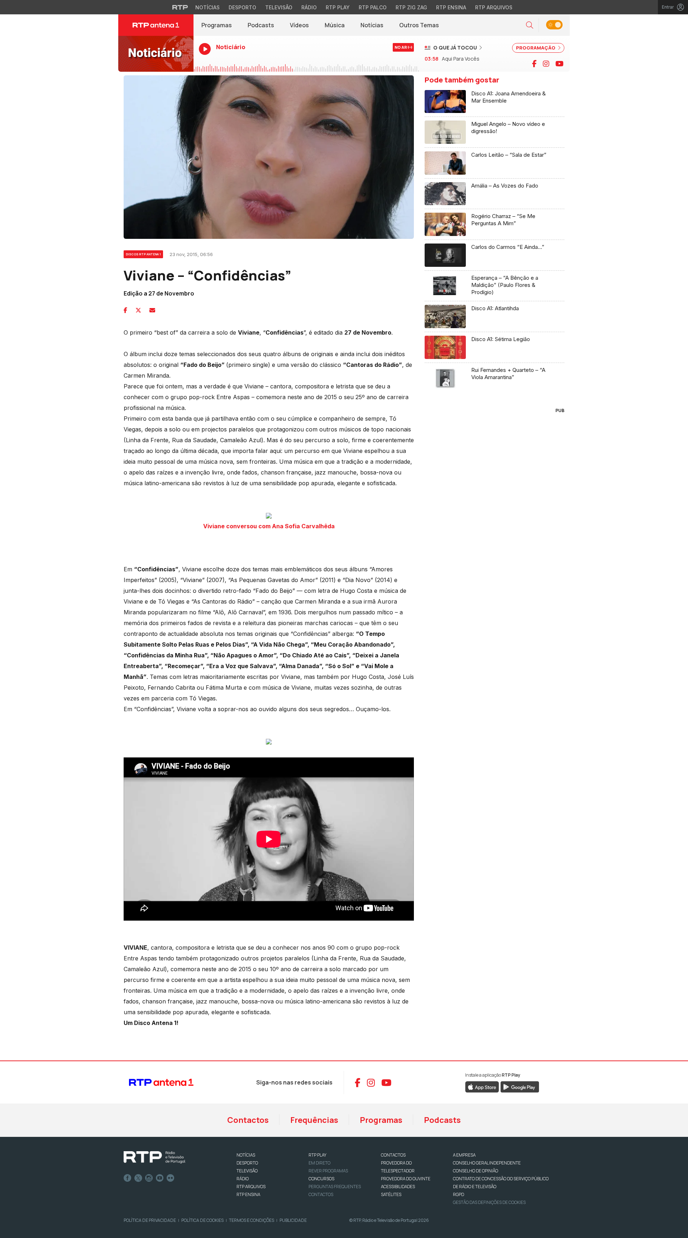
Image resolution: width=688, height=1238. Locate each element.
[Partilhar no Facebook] (125, 310)
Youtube (160, 1178)
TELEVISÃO (247, 1171)
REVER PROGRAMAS (328, 1171)
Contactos (248, 1120)
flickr (171, 1178)
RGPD (458, 1194)
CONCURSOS (321, 1179)
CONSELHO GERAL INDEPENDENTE (487, 1163)
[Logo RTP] (154, 1157)
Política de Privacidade (150, 1220)
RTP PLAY (317, 1155)
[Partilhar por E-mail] (152, 310)
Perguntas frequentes (335, 1186)
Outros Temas (419, 25)
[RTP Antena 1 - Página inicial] (156, 25)
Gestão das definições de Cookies (489, 1202)
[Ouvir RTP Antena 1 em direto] (156, 54)
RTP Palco (373, 7)
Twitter (138, 1178)
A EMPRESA (464, 1155)
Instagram (149, 1178)
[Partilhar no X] (138, 310)
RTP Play (338, 7)
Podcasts (261, 25)
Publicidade (293, 1220)
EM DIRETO (319, 1163)
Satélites (391, 1194)
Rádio (309, 7)
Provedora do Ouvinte (405, 1179)
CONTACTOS (393, 1155)
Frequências (314, 1120)
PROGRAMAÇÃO (536, 47)
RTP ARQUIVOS (251, 1186)
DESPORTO (247, 1163)
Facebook (128, 1178)
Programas (216, 25)
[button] (529, 25)
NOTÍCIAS (245, 1155)
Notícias (207, 7)
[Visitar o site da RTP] (180, 7)
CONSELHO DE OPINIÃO (475, 1171)
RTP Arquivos (493, 7)
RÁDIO (242, 1179)
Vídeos (299, 25)
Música (335, 25)
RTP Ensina (451, 7)
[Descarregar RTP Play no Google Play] (519, 1087)
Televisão (278, 7)
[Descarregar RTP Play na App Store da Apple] (482, 1087)
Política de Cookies (202, 1220)
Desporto (242, 7)
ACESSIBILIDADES (398, 1186)
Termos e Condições (251, 1220)
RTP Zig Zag (411, 7)
